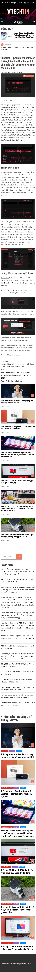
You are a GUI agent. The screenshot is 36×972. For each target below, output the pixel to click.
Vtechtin (22, 72)
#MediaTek (29, 47)
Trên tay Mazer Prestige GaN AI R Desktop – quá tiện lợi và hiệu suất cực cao (18, 428)
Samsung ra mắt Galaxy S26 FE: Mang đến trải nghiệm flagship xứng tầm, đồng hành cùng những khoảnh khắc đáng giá (17, 615)
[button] (32, 28)
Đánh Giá (18, 751)
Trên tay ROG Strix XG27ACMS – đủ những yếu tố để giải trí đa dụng (17, 871)
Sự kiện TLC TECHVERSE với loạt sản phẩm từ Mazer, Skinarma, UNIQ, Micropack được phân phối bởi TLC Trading (17, 508)
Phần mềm (5, 278)
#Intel (17, 47)
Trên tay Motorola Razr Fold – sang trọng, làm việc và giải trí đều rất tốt (17, 402)
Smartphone (5, 751)
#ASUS (4, 47)
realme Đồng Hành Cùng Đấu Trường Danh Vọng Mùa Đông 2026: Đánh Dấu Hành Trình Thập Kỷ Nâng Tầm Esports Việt (24, 37)
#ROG (22, 47)
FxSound (10, 355)
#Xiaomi (11, 47)
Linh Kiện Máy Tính (6, 866)
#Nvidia (4, 49)
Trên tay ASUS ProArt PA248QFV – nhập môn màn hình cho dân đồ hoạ (17, 948)
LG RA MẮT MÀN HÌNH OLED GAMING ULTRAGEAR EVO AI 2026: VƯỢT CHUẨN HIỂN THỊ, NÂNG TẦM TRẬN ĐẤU (17, 571)
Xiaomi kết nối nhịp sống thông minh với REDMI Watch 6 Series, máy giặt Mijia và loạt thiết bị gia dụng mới (18, 638)
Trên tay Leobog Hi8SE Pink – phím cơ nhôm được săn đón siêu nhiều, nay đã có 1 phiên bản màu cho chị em (18, 454)
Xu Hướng (12, 751)
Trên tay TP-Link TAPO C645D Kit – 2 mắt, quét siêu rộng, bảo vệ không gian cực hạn (17, 536)
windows (17, 355)
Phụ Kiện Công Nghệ (7, 787)
